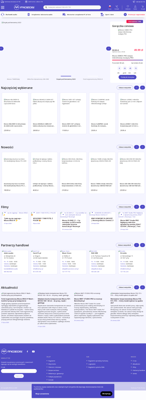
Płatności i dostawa (54, 367)
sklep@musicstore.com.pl (70, 269)
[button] (108, 49)
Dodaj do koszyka (127, 77)
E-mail (3, 367)
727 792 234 (124, 272)
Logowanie (91, 364)
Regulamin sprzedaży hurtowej (98, 361)
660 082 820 (8, 272)
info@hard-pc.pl (38, 269)
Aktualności (136, 364)
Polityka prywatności (55, 377)
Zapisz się (19, 376)
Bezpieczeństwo (53, 370)
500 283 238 (95, 272)
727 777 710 (66, 272)
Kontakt (50, 380)
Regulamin (51, 361)
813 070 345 (37, 272)
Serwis (135, 373)
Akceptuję (106, 394)
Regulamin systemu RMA (96, 367)
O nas (134, 361)
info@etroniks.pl (125, 269)
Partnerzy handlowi (139, 370)
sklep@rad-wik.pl (96, 269)
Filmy (134, 367)
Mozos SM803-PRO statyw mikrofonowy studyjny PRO (122, 57)
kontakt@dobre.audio (11, 269)
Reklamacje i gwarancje (56, 373)
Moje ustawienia (42, 394)
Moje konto (52, 364)
